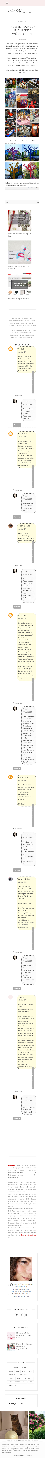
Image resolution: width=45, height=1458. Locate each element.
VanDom (22, 616)
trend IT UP (12, 1385)
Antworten (32, 382)
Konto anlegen (25, 1187)
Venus (21, 349)
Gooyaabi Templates (33, 1440)
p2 (9, 1367)
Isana (30, 1371)
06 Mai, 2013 (22, 352)
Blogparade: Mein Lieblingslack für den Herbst (23, 1335)
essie (17, 1371)
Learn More (19, 1456)
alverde (17, 1382)
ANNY (24, 1382)
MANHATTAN (12, 1374)
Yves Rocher (28, 1378)
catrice (11, 1371)
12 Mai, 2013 (27, 1100)
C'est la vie (24, 526)
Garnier (11, 1378)
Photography (22, 21)
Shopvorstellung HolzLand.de (18, 299)
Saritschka (24, 879)
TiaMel (26, 401)
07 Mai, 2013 (27, 404)
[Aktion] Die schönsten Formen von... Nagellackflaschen (24, 1346)
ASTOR (31, 1382)
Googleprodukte (13, 1177)
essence (15, 1367)
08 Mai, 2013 (27, 961)
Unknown (23, 434)
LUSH (10, 1382)
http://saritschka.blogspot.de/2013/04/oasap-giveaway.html (26, 925)
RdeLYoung (24, 1367)
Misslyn (19, 1378)
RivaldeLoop (23, 1374)
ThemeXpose (19, 1440)
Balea (24, 1371)
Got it (29, 1456)
